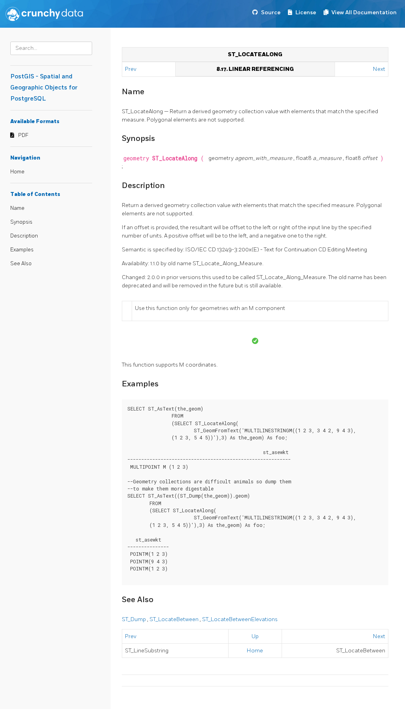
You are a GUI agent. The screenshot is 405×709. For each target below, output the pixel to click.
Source (270, 12)
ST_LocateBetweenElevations (240, 619)
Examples (22, 250)
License (305, 12)
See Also (21, 263)
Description (24, 236)
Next (379, 69)
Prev (131, 69)
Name (17, 208)
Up (255, 636)
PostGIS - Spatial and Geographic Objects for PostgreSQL (44, 88)
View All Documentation (364, 12)
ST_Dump (134, 619)
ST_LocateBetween (175, 619)
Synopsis (21, 222)
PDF (23, 135)
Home (17, 172)
